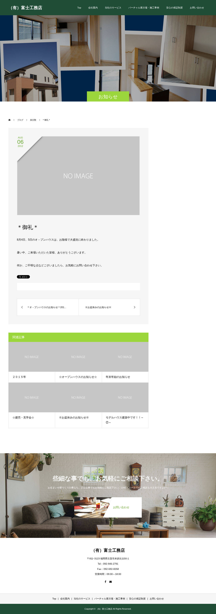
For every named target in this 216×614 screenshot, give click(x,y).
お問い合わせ (197, 7)
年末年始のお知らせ (118, 376)
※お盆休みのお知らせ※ (74, 417)
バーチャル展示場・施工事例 (143, 7)
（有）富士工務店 (25, 7)
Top (79, 7)
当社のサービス (113, 7)
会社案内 (93, 7)
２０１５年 (19, 376)
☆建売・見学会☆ (23, 417)
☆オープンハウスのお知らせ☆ (78, 376)
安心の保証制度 (174, 7)
